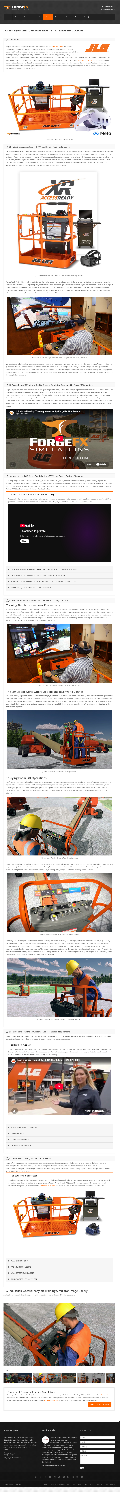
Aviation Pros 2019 (19, 1261)
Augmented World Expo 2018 (24, 1127)
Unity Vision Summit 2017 (22, 1145)
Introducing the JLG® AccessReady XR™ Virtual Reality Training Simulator (45, 569)
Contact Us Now (101, 1404)
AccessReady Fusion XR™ (87, 60)
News (77, 17)
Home (8, 17)
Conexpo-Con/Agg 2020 (21, 1045)
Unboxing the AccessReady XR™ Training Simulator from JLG (38, 575)
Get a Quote (88, 17)
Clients (48, 17)
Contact (27, 17)
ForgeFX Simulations (51, 1400)
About (17, 17)
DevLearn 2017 (17, 1133)
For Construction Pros (47, 1186)
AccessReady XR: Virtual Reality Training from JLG (33, 495)
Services (58, 17)
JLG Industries (58, 46)
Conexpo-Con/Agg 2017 (21, 1139)
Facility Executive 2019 (21, 1267)
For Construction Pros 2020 (24, 1176)
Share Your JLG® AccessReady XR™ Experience (31, 587)
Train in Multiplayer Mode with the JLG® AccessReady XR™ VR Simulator (43, 581)
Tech (68, 17)
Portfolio (38, 17)
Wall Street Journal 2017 (22, 1273)
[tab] (59, 494)
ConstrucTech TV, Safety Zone (24, 1279)
